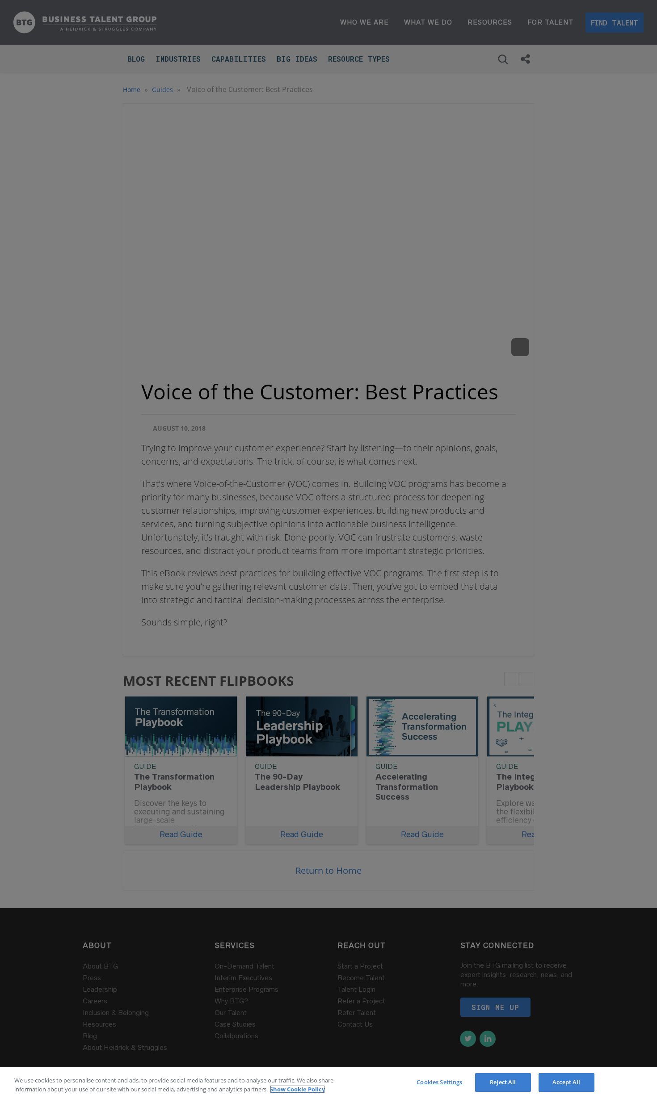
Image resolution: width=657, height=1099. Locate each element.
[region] (328, 1083)
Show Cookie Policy (297, 1089)
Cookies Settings (439, 1082)
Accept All (566, 1082)
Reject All (503, 1082)
